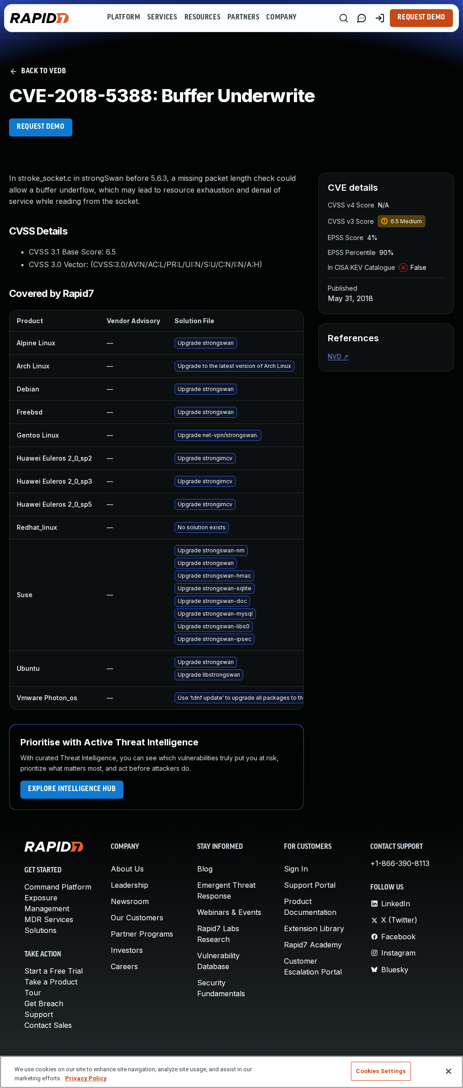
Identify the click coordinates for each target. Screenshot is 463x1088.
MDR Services (48, 919)
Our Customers (137, 917)
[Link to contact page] (362, 18)
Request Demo (421, 17)
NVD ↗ (338, 356)
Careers (124, 966)
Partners (243, 17)
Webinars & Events (229, 912)
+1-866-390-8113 (400, 863)
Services (162, 17)
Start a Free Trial (53, 970)
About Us (127, 868)
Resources (202, 17)
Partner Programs (142, 933)
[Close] (448, 1071)
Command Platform (57, 886)
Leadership (129, 885)
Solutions (40, 930)
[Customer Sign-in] (380, 18)
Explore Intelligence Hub (72, 789)
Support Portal (309, 885)
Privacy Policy (86, 1078)
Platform (123, 17)
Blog (205, 868)
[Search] (343, 18)
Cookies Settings (381, 1071)
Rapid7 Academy (313, 944)
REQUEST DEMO (41, 127)
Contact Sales (48, 1025)
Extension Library (314, 928)
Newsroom (130, 901)
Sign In (296, 868)
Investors (127, 950)
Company (281, 17)
